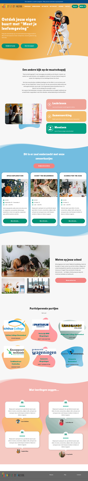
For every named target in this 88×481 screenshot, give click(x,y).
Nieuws (61, 6)
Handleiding (36, 6)
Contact (67, 6)
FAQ (65, 475)
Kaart (75, 6)
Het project (53, 6)
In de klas (27, 6)
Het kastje (45, 6)
